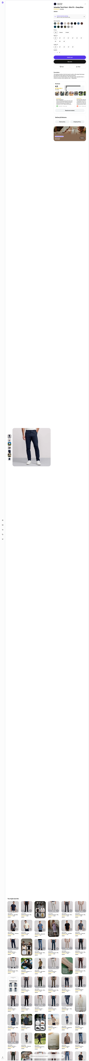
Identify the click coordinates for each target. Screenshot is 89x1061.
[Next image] (48, 447)
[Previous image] (14, 447)
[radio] (55, 23)
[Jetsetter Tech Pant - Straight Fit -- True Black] (80, 981)
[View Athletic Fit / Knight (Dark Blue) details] (11, 985)
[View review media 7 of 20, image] (86, 93)
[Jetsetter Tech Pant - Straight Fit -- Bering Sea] (80, 1038)
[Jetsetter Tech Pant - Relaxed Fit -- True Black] (26, 1001)
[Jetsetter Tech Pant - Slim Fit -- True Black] (26, 906)
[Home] (2, 520)
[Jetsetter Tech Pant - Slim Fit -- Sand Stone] (53, 906)
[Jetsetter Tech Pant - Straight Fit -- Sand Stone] (53, 963)
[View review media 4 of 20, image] (71, 93)
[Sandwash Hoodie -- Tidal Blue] (13, 1019)
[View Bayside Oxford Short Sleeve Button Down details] (38, 910)
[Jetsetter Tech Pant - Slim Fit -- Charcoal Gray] (67, 906)
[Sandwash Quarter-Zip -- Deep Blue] (40, 1038)
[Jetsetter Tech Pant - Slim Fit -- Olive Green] (53, 982)
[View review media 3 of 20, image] (67, 93)
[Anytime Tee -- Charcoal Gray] (26, 1038)
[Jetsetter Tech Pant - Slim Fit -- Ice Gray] (13, 963)
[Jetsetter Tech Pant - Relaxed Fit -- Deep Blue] (67, 982)
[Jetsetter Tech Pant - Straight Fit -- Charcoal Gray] (26, 982)
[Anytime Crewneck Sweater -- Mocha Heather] (67, 1038)
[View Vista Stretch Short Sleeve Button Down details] (42, 910)
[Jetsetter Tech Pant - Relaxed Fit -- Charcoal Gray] (13, 1001)
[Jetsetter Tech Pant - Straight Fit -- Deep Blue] (13, 944)
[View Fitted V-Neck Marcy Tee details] (24, 947)
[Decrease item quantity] (55, 52)
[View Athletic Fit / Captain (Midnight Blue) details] (11, 990)
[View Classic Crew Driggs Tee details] (29, 947)
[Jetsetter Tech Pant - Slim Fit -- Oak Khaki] (80, 906)
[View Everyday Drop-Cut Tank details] (42, 915)
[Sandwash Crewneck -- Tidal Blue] (26, 1019)
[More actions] (85, 4)
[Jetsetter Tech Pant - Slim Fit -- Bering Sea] (40, 944)
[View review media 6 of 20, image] (81, 93)
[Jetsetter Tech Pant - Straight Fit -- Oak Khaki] (67, 944)
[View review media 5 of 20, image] (76, 93)
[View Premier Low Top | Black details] (42, 1028)
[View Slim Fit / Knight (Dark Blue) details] (15, 990)
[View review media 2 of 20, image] (62, 93)
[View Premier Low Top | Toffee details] (42, 1023)
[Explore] (2, 525)
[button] (69, 87)
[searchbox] (47, 1056)
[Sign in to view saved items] (2, 539)
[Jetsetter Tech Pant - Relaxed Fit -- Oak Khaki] (13, 1038)
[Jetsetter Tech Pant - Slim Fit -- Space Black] (80, 944)
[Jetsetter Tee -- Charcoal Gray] (80, 925)
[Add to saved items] (17, 910)
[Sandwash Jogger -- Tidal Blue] (67, 1001)
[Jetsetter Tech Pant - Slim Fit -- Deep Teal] (53, 944)
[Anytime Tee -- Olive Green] (40, 963)
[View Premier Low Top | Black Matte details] (38, 1028)
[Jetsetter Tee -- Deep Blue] (13, 906)
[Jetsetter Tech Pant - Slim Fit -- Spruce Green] (40, 982)
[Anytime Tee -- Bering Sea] (67, 1019)
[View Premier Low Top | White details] (38, 1023)
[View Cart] (2, 529)
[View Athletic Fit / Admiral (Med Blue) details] (15, 985)
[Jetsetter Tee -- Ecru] (26, 925)
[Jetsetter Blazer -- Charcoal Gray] (13, 925)
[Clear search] (62, 1056)
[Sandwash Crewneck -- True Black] (26, 963)
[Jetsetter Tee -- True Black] (67, 925)
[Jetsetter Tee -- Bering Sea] (40, 926)
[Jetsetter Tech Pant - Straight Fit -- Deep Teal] (53, 1001)
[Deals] (2, 534)
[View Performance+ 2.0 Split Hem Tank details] (38, 915)
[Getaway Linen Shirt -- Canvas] (53, 1019)
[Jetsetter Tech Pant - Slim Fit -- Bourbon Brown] (80, 963)
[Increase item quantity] (59, 52)
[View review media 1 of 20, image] (57, 93)
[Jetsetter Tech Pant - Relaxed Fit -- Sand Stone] (40, 1001)
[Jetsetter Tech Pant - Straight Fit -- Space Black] (80, 1019)
